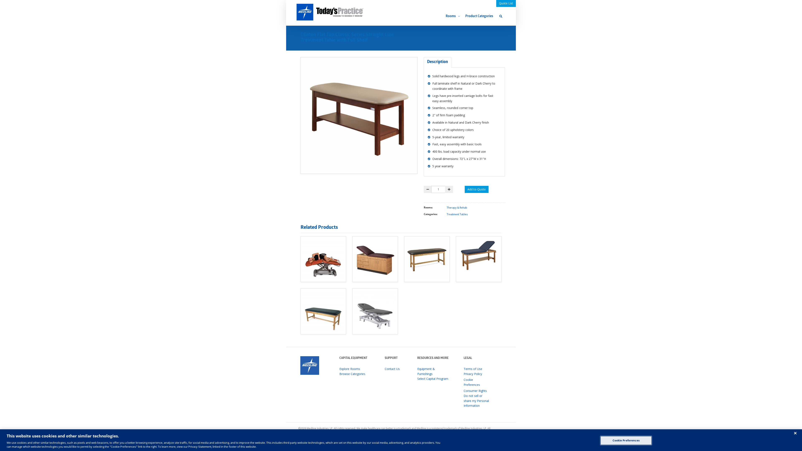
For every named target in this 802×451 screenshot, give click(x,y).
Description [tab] (437, 62)
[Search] (500, 16)
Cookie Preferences (626, 440)
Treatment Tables (457, 214)
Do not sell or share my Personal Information (476, 401)
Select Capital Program (432, 379)
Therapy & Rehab (457, 207)
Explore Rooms (349, 369)
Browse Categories (352, 374)
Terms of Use (473, 369)
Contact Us (392, 369)
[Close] (795, 433)
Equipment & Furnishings (426, 371)
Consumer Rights (475, 391)
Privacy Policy (473, 374)
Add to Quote (476, 189)
